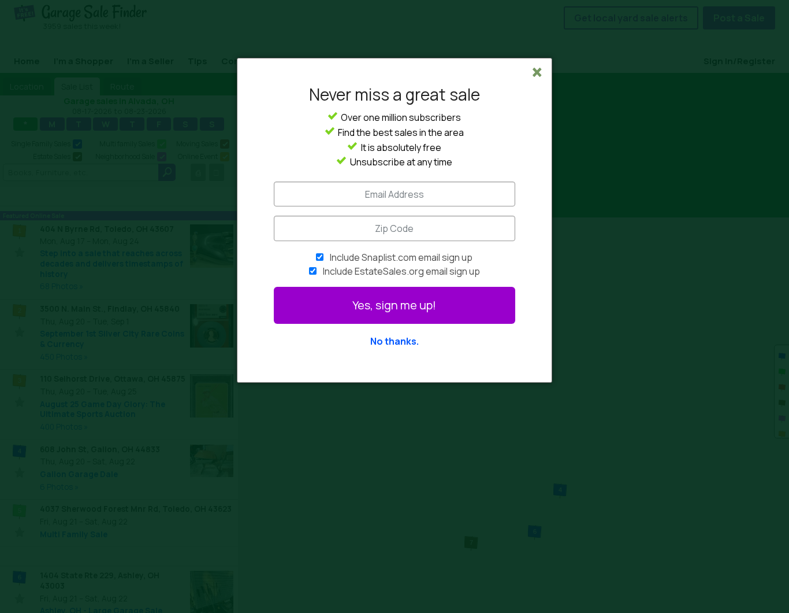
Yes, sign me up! (394, 305)
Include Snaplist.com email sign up (401, 257)
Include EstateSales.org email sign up (401, 271)
